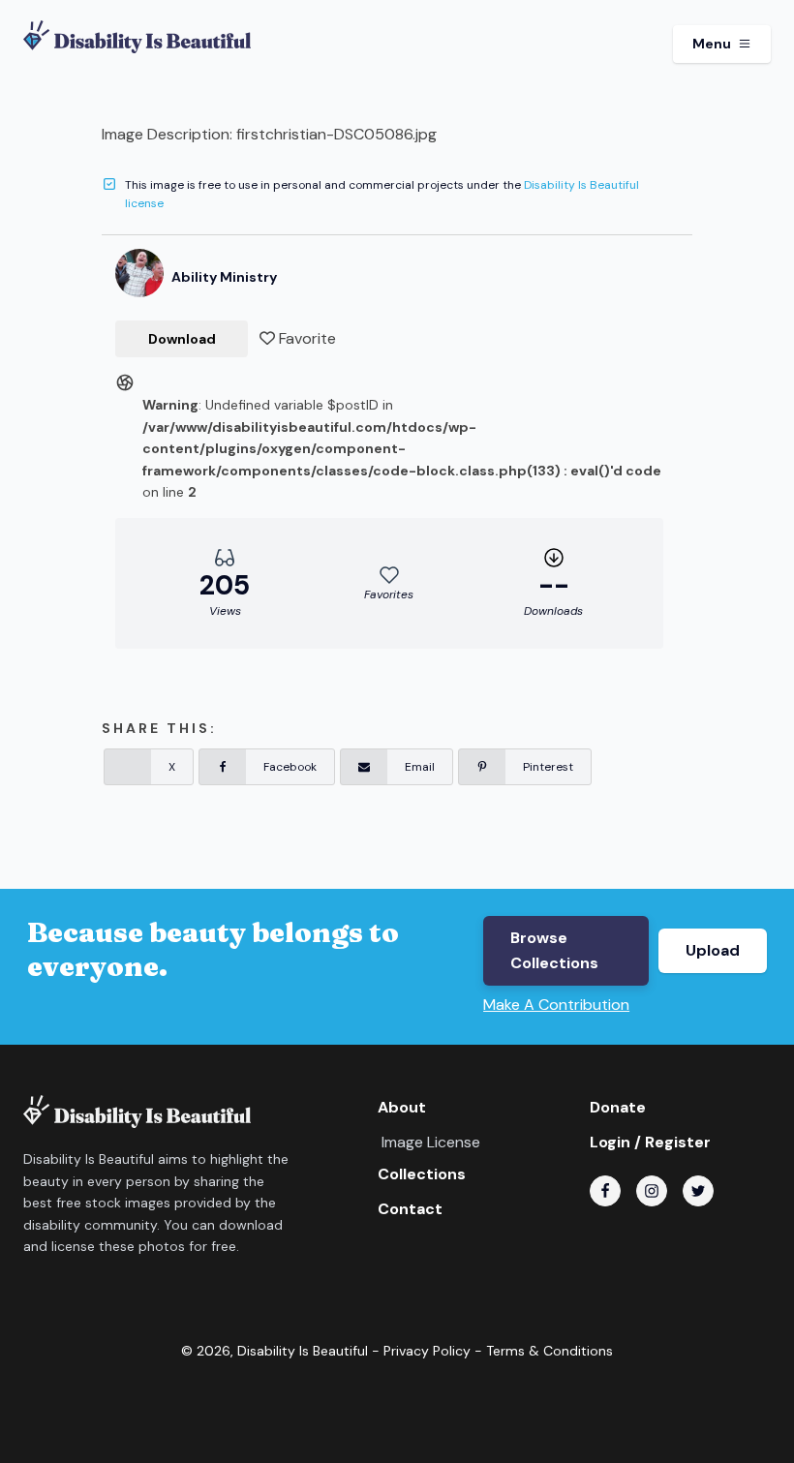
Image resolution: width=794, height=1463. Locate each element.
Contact (410, 1209)
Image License (431, 1142)
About (402, 1107)
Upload (713, 950)
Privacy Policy (427, 1350)
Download (182, 339)
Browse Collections (554, 950)
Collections (422, 1174)
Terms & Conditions (549, 1350)
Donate (618, 1107)
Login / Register (650, 1142)
